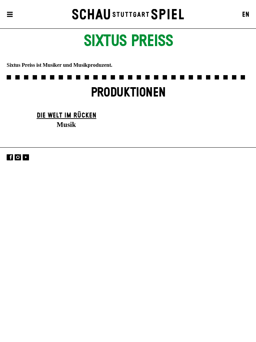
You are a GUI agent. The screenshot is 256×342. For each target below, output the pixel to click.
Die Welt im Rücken (66, 115)
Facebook (10, 157)
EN (245, 14)
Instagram (18, 157)
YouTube (26, 157)
